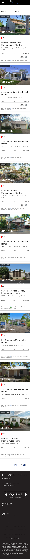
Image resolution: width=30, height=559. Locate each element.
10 (21, 465)
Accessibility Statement (13, 537)
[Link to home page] (15, 2)
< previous (11, 465)
